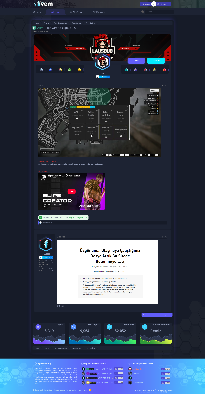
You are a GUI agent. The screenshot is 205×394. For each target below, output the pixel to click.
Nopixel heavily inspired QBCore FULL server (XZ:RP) (114, 373)
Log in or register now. (78, 217)
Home (38, 12)
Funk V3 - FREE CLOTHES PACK (105, 382)
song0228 (46, 254)
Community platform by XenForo (153, 390)
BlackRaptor (138, 383)
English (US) (39, 390)
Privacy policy (71, 390)
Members (100, 12)
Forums (56, 12)
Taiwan (51, 268)
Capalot (136, 378)
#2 (166, 237)
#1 (166, 85)
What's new (78, 12)
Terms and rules (59, 390)
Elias (35, 31)
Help (79, 390)
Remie (155, 330)
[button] (86, 12)
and (47, 223)
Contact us (48, 390)
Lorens (136, 373)
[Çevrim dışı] (96, 58)
